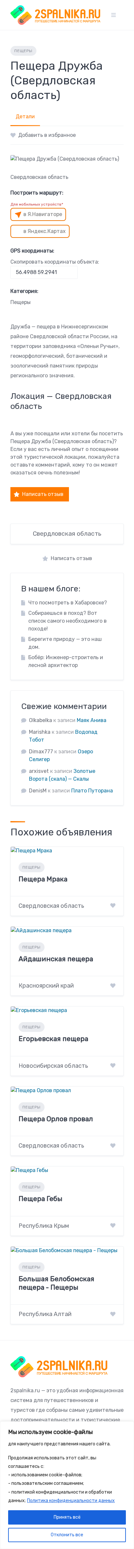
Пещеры (23, 51)
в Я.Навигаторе (42, 214)
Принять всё (67, 1517)
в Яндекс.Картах (44, 231)
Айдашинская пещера (56, 959)
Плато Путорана (92, 791)
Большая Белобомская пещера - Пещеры (56, 1283)
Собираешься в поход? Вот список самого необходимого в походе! (67, 621)
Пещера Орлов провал (56, 1119)
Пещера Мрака (43, 879)
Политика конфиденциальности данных (71, 1500)
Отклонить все (67, 1535)
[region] (67, 1485)
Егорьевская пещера (53, 1039)
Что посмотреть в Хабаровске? (67, 603)
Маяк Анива (91, 720)
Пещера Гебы (40, 1198)
